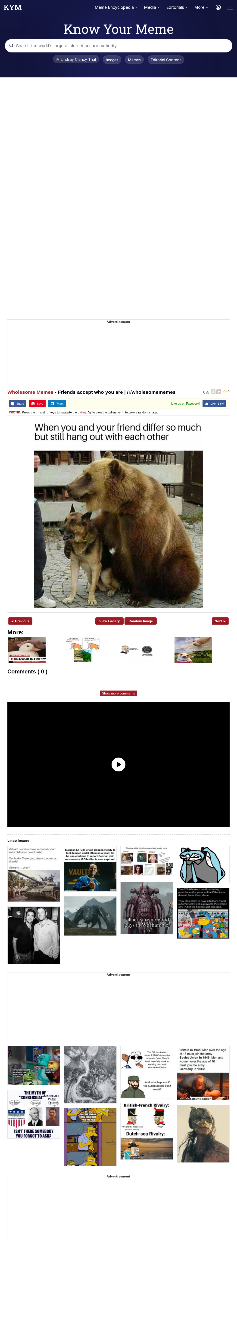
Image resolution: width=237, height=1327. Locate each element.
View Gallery (109, 621)
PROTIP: (15, 412)
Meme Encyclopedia (114, 7)
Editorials (175, 7)
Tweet (58, 403)
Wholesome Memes (30, 392)
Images (112, 60)
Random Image (140, 621)
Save (39, 403)
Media (150, 7)
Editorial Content (166, 60)
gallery (82, 412)
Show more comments (118, 693)
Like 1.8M (216, 403)
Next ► (220, 621)
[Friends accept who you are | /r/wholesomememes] (118, 513)
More (199, 7)
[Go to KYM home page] (13, 8)
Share (19, 403)
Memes (134, 60)
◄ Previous (20, 621)
